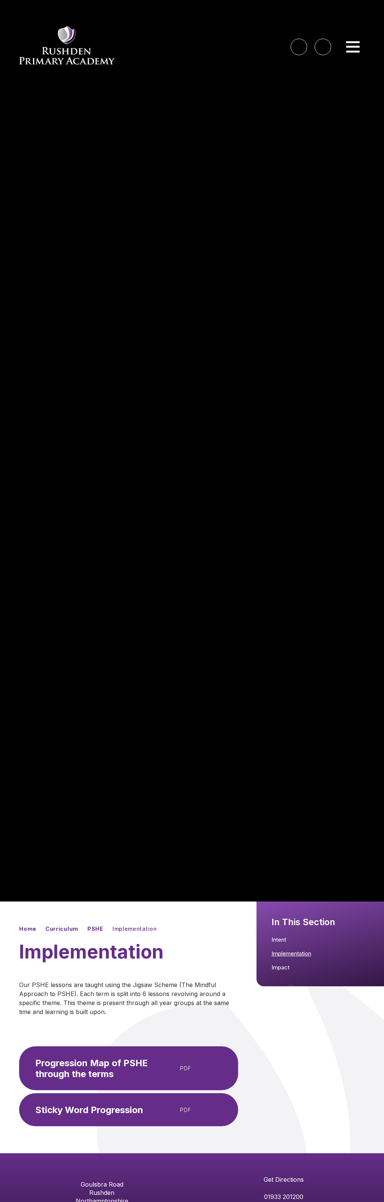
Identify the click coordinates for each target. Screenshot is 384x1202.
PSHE (95, 929)
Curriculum (61, 929)
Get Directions (284, 1179)
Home (27, 929)
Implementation (134, 929)
